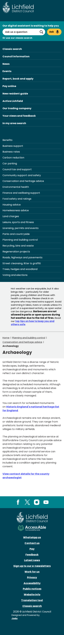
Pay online (9, 86)
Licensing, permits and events (20, 228)
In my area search (14, 123)
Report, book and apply (17, 78)
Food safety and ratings (16, 199)
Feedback (32, 554)
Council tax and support (17, 169)
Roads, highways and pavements (22, 257)
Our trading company (16, 108)
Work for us (32, 571)
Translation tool (32, 600)
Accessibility (32, 583)
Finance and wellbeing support (21, 193)
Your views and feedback (19, 116)
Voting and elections (14, 275)
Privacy (32, 577)
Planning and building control (20, 240)
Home (5, 337)
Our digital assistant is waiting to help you (30, 25)
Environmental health (15, 187)
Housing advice (11, 204)
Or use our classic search (17, 37)
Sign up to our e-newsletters (32, 566)
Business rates (11, 151)
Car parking (9, 163)
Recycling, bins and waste (18, 245)
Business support (12, 146)
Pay (32, 549)
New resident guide (15, 93)
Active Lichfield (12, 101)
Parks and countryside (16, 234)
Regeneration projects (16, 251)
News (5, 64)
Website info (32, 594)
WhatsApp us (32, 537)
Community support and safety (21, 175)
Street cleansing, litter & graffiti (21, 263)
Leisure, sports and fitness (18, 222)
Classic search (12, 49)
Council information (16, 56)
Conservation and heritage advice (23, 181)
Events (6, 71)
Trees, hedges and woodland (19, 269)
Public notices (32, 589)
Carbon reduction (13, 157)
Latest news (32, 560)
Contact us (32, 543)
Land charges (10, 216)
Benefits (7, 140)
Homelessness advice (15, 210)
